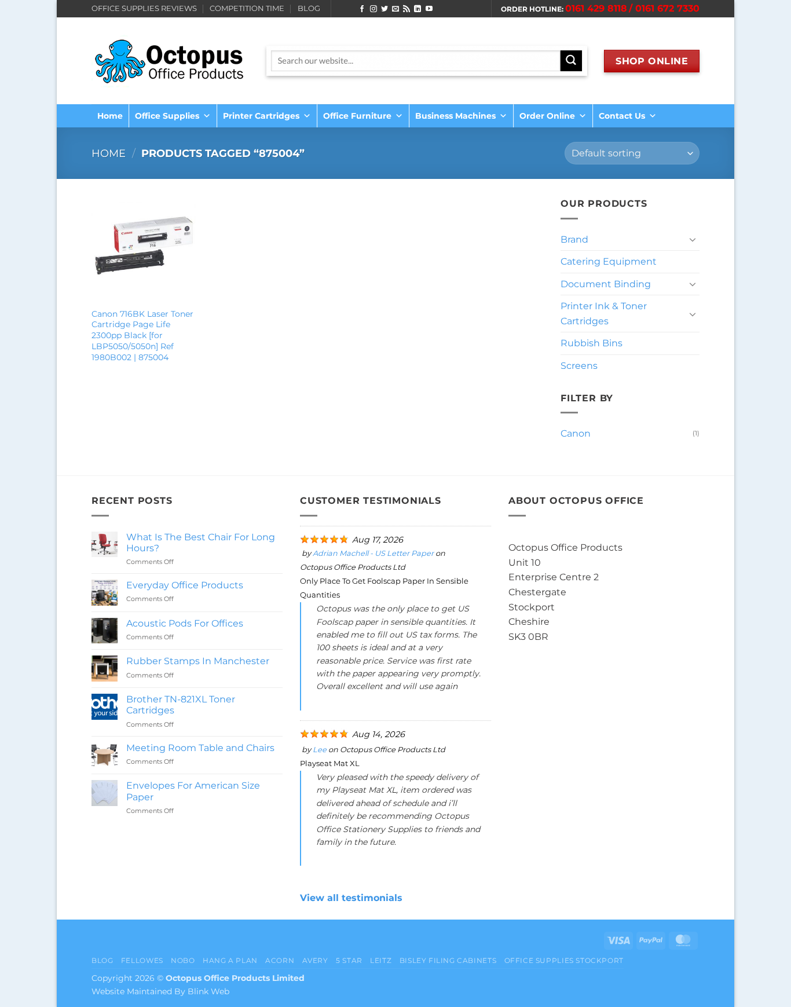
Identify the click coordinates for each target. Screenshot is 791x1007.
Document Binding (606, 284)
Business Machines (455, 116)
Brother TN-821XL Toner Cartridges (180, 705)
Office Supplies (167, 116)
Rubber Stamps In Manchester (197, 661)
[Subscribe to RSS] (406, 9)
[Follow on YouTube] (429, 9)
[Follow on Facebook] (361, 9)
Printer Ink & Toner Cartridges (604, 314)
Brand (574, 239)
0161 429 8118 (596, 8)
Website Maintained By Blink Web (160, 991)
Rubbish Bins (591, 343)
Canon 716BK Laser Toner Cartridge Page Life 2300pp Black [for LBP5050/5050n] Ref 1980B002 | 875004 (142, 335)
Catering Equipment (609, 261)
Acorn (279, 960)
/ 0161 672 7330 (664, 8)
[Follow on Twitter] (384, 9)
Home (110, 116)
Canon (576, 433)
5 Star (349, 960)
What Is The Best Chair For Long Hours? (200, 543)
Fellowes (142, 960)
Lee (320, 749)
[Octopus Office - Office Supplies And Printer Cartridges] (170, 60)
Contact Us (622, 116)
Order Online (547, 116)
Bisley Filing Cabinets (448, 960)
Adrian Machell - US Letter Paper (373, 553)
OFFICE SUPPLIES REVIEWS (144, 8)
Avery (315, 960)
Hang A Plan (230, 960)
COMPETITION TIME (247, 8)
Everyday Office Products (184, 585)
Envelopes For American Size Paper (193, 791)
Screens (579, 365)
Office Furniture (357, 116)
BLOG (309, 8)
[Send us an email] (395, 9)
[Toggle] (693, 239)
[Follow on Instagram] (373, 9)
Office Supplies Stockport (564, 960)
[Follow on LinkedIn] (417, 9)
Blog (102, 960)
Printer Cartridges (261, 116)
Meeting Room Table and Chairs (200, 747)
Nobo (183, 960)
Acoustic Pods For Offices (184, 623)
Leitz (380, 960)
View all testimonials (351, 897)
